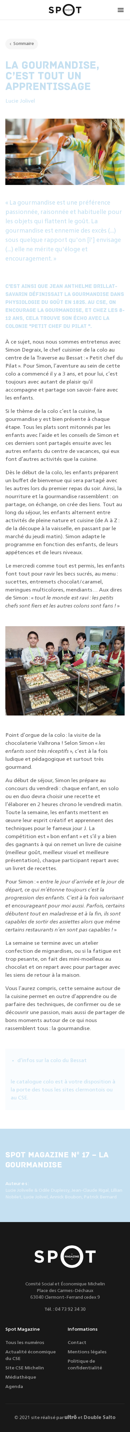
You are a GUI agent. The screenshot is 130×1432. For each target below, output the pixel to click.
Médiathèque (20, 1377)
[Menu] (121, 10)
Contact (77, 1342)
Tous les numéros (24, 1342)
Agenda (14, 1386)
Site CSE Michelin (24, 1368)
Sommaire (23, 43)
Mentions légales (87, 1352)
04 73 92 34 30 (70, 1309)
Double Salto (100, 1417)
